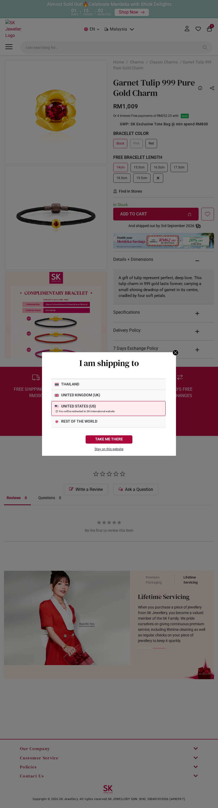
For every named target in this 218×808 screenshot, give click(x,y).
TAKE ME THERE (109, 439)
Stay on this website (109, 449)
